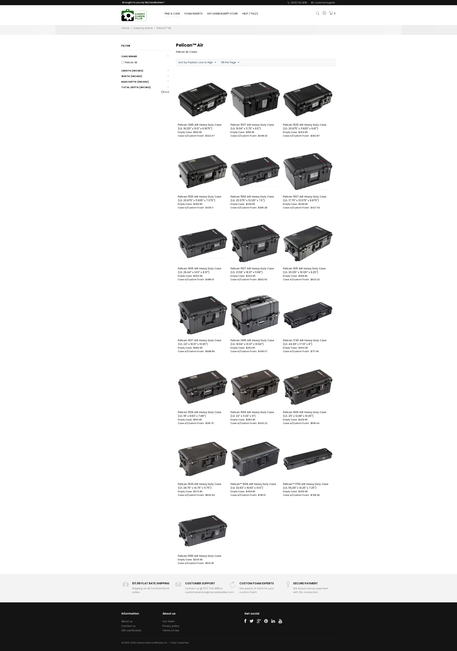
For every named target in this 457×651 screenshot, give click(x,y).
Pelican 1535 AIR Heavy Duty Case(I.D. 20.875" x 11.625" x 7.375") (199, 198)
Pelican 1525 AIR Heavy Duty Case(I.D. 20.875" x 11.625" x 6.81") (304, 126)
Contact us (128, 626)
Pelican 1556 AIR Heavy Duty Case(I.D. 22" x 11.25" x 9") (252, 414)
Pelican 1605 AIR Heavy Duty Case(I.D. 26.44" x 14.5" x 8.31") (199, 270)
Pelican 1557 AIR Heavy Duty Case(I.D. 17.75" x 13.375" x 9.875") (304, 198)
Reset (166, 92)
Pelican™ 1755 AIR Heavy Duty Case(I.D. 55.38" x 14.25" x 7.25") (305, 486)
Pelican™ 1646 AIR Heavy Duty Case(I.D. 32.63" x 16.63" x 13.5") (253, 486)
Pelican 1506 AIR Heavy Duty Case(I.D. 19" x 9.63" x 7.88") (199, 414)
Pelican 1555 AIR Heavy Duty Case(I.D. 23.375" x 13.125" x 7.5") (252, 198)
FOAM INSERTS (194, 13)
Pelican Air (131, 62)
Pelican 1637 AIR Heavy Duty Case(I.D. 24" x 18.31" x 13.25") (199, 342)
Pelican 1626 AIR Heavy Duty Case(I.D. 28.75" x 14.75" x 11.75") (199, 486)
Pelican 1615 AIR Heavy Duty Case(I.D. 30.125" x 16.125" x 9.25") (304, 270)
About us (126, 621)
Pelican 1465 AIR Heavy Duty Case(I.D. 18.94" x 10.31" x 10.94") (252, 342)
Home (125, 28)
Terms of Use (170, 630)
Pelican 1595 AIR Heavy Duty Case (199, 556)
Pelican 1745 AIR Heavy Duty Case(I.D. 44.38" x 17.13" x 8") (305, 342)
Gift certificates (131, 630)
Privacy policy (170, 626)
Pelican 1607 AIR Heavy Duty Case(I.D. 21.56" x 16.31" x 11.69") (252, 270)
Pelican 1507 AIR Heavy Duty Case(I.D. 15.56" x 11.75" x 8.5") (252, 126)
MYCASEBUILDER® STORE (222, 13)
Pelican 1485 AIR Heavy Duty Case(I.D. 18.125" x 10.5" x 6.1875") (199, 126)
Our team (168, 621)
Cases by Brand (142, 28)
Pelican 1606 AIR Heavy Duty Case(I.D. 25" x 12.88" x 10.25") (304, 414)
